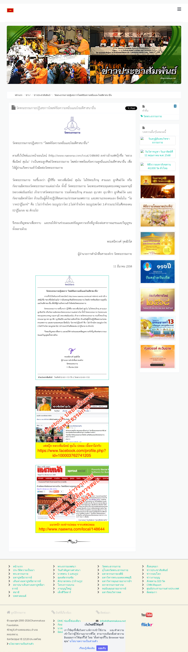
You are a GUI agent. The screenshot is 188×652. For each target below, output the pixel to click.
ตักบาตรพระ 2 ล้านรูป (70, 581)
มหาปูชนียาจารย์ (22, 577)
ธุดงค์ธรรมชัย (65, 577)
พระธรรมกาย (20, 573)
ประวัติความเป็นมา (24, 570)
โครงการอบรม (66, 584)
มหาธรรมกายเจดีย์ (112, 573)
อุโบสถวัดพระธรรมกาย (115, 570)
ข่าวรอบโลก (154, 573)
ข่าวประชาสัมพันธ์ (42, 95)
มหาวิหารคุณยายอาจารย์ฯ (117, 581)
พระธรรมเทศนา (67, 566)
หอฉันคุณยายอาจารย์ (114, 588)
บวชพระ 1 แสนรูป (68, 573)
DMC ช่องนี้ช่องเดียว (69, 620)
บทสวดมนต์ (19, 595)
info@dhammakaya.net (113, 620)
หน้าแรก (18, 95)
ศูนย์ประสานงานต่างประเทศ (163, 588)
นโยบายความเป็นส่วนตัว (21, 643)
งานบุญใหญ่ (64, 588)
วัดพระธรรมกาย (152, 116)
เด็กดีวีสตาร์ (64, 592)
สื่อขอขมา (152, 566)
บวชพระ (62, 628)
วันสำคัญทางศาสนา (69, 570)
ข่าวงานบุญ (153, 577)
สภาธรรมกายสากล (113, 584)
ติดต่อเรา (152, 592)
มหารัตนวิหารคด (111, 592)
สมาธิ (16, 592)
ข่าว (27, 95)
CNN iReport (154, 584)
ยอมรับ (102, 648)
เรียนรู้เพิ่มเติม (87, 648)
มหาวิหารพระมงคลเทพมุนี (116, 577)
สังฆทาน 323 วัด (156, 581)
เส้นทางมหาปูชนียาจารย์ (27, 581)
